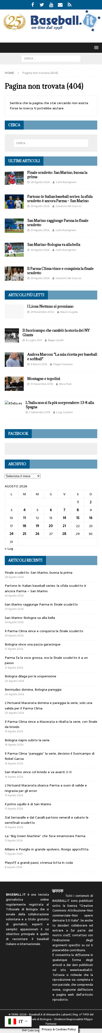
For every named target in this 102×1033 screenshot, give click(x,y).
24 (11, 533)
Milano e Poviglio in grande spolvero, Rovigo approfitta (46, 849)
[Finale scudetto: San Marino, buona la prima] (14, 177)
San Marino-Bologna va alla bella (53, 244)
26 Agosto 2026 (40, 206)
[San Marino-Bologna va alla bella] (14, 249)
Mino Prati (65, 384)
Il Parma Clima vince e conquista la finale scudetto (60, 270)
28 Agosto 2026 (40, 182)
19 (37, 526)
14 (64, 517)
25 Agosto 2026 (40, 230)
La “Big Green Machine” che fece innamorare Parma (45, 836)
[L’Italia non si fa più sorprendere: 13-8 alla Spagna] (13, 403)
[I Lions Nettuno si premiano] (14, 311)
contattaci (79, 935)
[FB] (32, 5)
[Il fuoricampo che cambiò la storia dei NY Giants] (12, 335)
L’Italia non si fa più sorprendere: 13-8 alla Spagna (60, 404)
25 (24, 533)
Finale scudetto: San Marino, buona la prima (57, 174)
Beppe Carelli (56, 340)
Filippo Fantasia (63, 364)
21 (64, 526)
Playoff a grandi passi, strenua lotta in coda (39, 862)
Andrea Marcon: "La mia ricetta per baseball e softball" (62, 356)
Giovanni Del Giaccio (68, 206)
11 (24, 517)
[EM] (60, 5)
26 (37, 533)
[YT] (51, 5)
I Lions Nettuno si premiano (50, 306)
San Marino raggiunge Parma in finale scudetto (57, 222)
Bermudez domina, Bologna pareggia (33, 689)
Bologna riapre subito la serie (27, 740)
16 (91, 517)
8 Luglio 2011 (34, 340)
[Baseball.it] (51, 30)
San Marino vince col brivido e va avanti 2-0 (38, 772)
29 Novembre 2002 (42, 312)
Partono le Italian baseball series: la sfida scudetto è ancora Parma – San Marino (60, 198)
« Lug (9, 548)
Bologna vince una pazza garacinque (32, 644)
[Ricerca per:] (51, 58)
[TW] (42, 5)
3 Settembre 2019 (39, 412)
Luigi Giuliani (64, 412)
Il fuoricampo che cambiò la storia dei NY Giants (56, 332)
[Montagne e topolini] (14, 384)
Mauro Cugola (69, 312)
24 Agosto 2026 (40, 250)
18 (24, 526)
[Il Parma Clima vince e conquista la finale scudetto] (14, 274)
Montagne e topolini (43, 378)
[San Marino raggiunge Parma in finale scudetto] (14, 225)
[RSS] (69, 5)
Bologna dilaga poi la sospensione (30, 676)
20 (51, 526)
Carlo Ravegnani (66, 182)
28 (64, 533)
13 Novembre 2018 (42, 384)
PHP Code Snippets (33, 1030)
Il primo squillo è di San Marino (28, 804)
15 (77, 517)
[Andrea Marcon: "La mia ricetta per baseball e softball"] (14, 359)
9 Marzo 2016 (39, 364)
